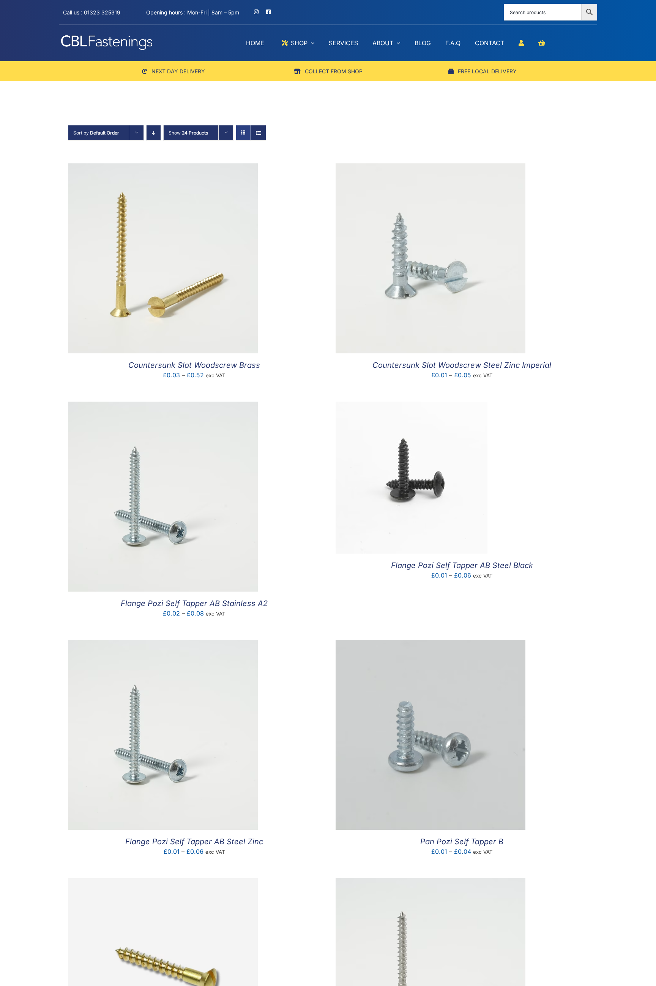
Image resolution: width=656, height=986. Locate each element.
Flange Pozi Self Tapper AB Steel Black (462, 565)
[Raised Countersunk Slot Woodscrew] (163, 883)
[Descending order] (153, 133)
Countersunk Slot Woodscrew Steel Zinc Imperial (461, 365)
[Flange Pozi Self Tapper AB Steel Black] (411, 407)
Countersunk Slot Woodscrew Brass (194, 365)
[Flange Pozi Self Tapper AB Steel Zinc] (163, 645)
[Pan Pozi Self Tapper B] (430, 645)
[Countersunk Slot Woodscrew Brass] (163, 169)
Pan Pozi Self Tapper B (461, 841)
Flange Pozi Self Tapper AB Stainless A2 (194, 603)
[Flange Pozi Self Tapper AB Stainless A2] (163, 407)
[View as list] (258, 132)
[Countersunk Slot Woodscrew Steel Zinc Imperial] (430, 169)
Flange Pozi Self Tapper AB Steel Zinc (194, 841)
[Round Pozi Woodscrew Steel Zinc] (430, 883)
